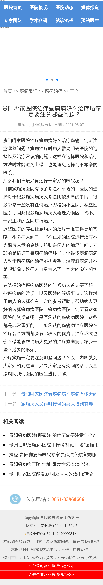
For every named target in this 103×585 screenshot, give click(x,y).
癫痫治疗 (54, 91)
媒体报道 (90, 7)
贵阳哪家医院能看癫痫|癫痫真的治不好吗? (51, 473)
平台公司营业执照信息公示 (51, 566)
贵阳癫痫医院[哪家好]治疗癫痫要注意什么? (52, 435)
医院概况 (39, 7)
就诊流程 (64, 20)
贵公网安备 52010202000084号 (52, 533)
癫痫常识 (28, 91)
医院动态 (64, 7)
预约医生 (90, 20)
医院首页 (13, 7)
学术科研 (39, 20)
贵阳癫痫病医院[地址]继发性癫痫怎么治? (49, 464)
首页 (7, 91)
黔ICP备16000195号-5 (59, 525)
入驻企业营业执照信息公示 (51, 574)
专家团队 (13, 20)
